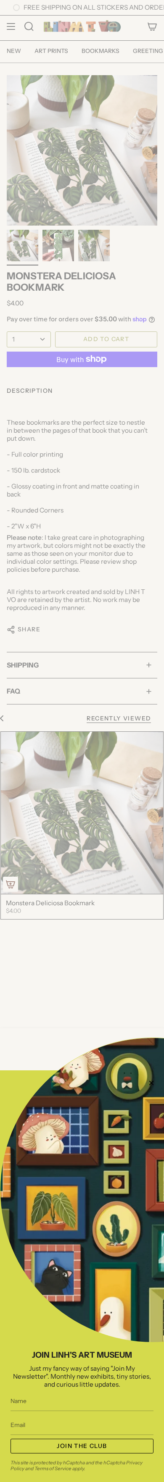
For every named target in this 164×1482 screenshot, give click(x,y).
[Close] (151, 1083)
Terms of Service (52, 1468)
